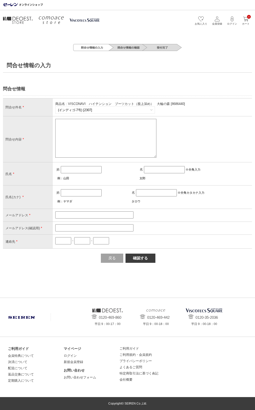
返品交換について (21, 374)
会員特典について (21, 356)
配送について (17, 368)
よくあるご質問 (131, 367)
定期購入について (21, 380)
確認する (140, 258)
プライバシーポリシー (136, 361)
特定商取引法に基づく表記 (139, 373)
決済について (17, 362)
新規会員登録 (73, 362)
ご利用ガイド (129, 348)
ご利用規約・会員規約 (136, 355)
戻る (112, 258)
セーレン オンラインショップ (23, 5)
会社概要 (126, 379)
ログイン (70, 356)
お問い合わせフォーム (80, 377)
